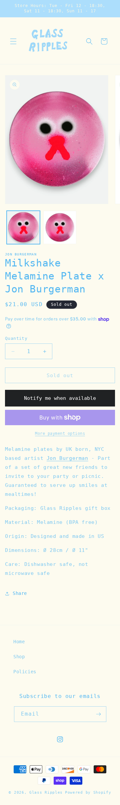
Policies (24, 671)
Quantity (16, 338)
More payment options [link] (60, 433)
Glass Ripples (46, 792)
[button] (13, 41)
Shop (19, 656)
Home (19, 641)
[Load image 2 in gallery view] (60, 227)
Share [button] (20, 593)
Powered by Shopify (88, 792)
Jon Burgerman (21, 254)
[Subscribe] (98, 714)
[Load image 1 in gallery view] (23, 227)
